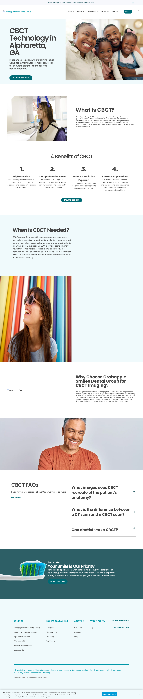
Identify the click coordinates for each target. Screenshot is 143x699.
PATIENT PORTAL (97, 621)
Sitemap (46, 673)
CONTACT (18, 621)
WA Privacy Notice (21, 673)
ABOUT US (114, 12)
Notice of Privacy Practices (38, 670)
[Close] (139, 694)
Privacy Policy (19, 670)
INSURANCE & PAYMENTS (97, 12)
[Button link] (138, 12)
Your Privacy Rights (109, 694)
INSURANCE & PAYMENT (57, 621)
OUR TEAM (71, 12)
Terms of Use (56, 670)
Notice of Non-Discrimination (76, 670)
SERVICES (80, 12)
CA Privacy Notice (97, 670)
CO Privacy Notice (114, 670)
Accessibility (36, 673)
